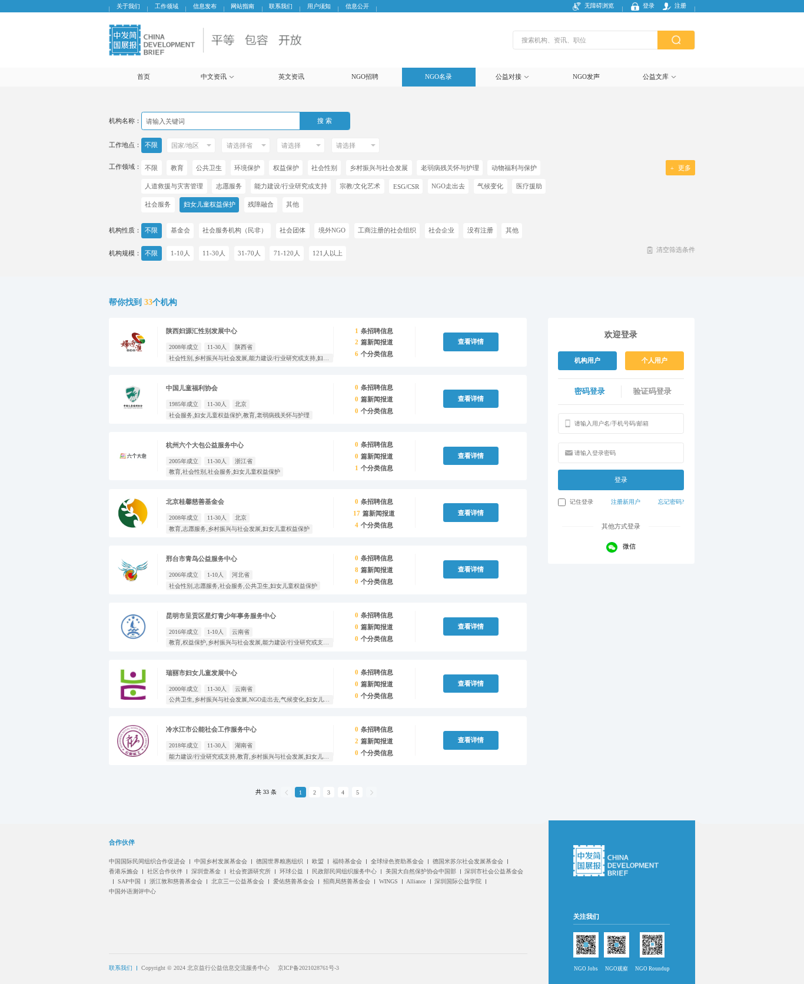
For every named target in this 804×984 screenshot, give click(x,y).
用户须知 (319, 6)
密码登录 (589, 391)
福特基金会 (347, 861)
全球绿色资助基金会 (397, 861)
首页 (143, 76)
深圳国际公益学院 (457, 881)
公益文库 (656, 76)
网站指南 (242, 6)
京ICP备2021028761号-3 (308, 968)
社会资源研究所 (250, 871)
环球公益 (291, 871)
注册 (680, 6)
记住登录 (581, 501)
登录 (649, 6)
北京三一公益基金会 (237, 881)
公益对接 (508, 76)
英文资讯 (291, 76)
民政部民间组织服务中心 (344, 871)
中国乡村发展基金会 (220, 861)
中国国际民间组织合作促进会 (147, 861)
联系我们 (281, 6)
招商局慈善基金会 (346, 881)
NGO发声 (586, 76)
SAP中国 (129, 881)
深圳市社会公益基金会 (493, 871)
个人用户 (654, 360)
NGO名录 (438, 76)
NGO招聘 (364, 76)
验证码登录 (652, 391)
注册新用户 (625, 501)
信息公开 (357, 6)
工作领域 (166, 6)
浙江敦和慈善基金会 (175, 881)
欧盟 (318, 861)
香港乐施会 (123, 871)
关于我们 (128, 6)
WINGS (388, 881)
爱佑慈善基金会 (293, 881)
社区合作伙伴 (164, 871)
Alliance (416, 881)
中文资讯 (214, 76)
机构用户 (587, 360)
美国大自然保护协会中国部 (421, 871)
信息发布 (205, 6)
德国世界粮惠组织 (279, 861)
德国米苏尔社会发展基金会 (468, 861)
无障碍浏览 (599, 6)
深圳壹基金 (206, 871)
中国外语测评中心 (132, 891)
